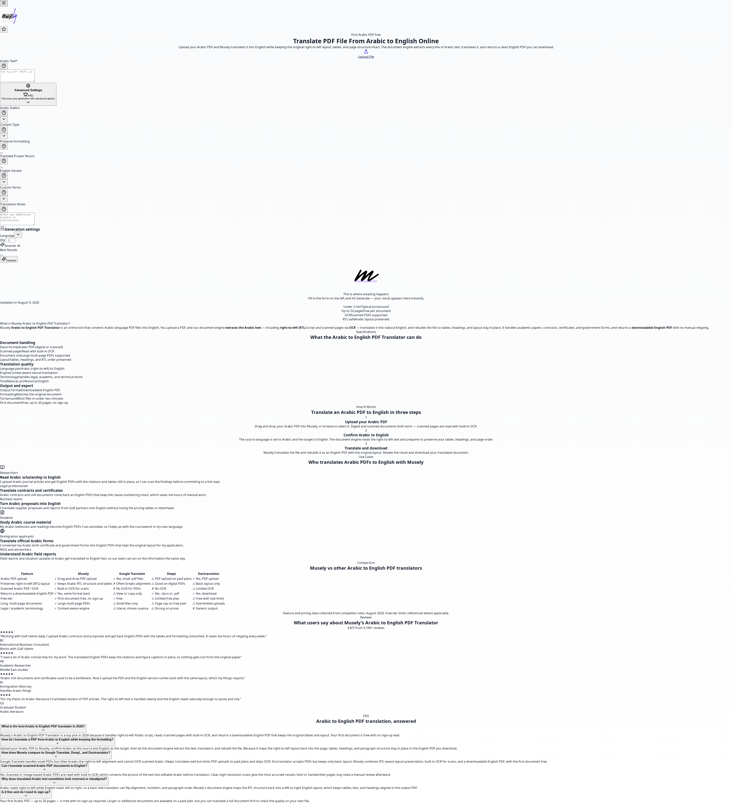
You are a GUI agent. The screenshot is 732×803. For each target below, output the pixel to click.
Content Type (9, 124)
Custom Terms (10, 187)
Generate (11, 260)
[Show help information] (4, 66)
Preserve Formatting (15, 141)
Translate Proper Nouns (17, 156)
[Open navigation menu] (4, 3)
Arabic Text (9, 61)
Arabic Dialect (10, 108)
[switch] (1, 153)
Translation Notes (13, 204)
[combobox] (4, 119)
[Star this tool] (4, 29)
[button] (366, 166)
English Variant (11, 171)
